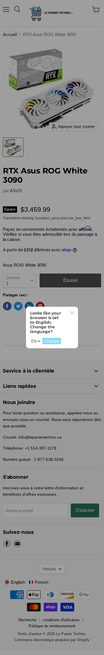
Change (51, 341)
